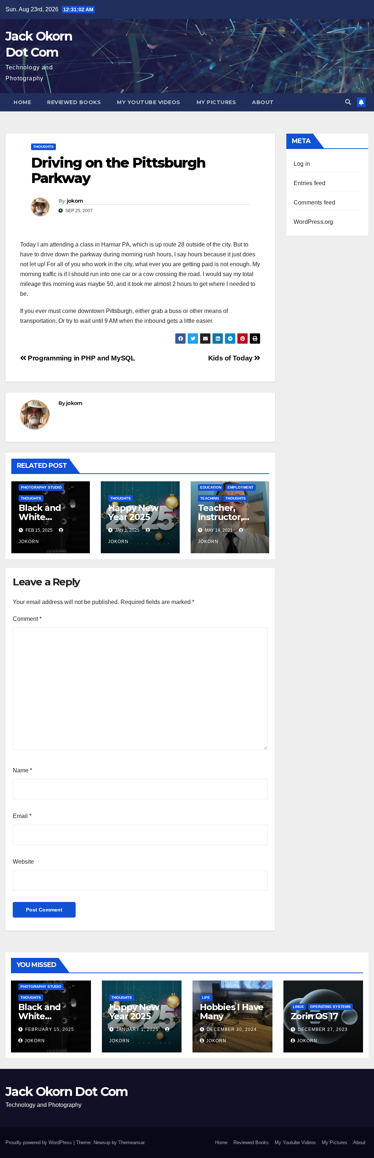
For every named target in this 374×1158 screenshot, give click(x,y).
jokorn (75, 201)
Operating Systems (330, 1007)
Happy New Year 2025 (133, 512)
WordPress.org (313, 222)
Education (210, 487)
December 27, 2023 (323, 1029)
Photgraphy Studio (41, 487)
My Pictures (216, 102)
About (263, 102)
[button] (348, 102)
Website (23, 862)
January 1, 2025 (138, 1029)
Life (206, 997)
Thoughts (43, 147)
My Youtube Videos (148, 102)
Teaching (209, 498)
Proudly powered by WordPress (39, 1142)
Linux (298, 1007)
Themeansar (131, 1142)
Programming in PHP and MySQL (80, 358)
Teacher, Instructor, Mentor (220, 516)
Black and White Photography (47, 516)
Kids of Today (231, 358)
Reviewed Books (74, 102)
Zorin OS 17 (314, 1016)
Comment (27, 619)
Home (22, 102)
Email (22, 816)
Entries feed (309, 183)
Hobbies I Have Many (231, 1011)
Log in (302, 164)
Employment (240, 487)
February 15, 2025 (49, 1029)
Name (22, 770)
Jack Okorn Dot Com (66, 1091)
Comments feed (315, 202)
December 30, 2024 (232, 1029)
